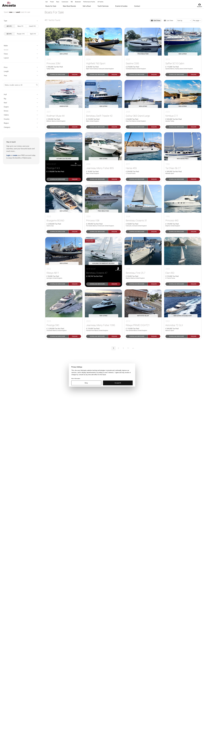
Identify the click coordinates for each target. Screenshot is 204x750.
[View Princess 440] (182, 199)
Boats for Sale (50, 6)
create (15, 155)
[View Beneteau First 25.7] (143, 251)
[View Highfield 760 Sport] (103, 42)
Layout (6, 58)
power (21, 34)
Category (7, 127)
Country (6, 119)
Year (5, 76)
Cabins (6, 115)
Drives (6, 111)
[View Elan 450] (182, 251)
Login (8, 155)
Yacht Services (103, 6)
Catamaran (65, 2)
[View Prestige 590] (63, 303)
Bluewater (78, 2)
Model (6, 50)
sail (33, 34)
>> (133, 348)
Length (6, 71)
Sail (46, 2)
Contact (137, 6)
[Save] (79, 30)
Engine (6, 107)
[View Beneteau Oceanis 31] (143, 199)
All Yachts (100, 2)
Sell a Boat (87, 6)
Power (52, 2)
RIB (72, 2)
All (9, 26)
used (18, 12)
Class (6, 54)
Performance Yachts (89, 2)
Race (57, 2)
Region (6, 123)
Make (6, 46)
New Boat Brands (69, 6)
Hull (5, 94)
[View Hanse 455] (143, 146)
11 (128, 348)
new (11, 12)
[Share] (79, 34)
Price (5, 67)
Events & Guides (121, 6)
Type (5, 21)
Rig (5, 99)
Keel (5, 103)
